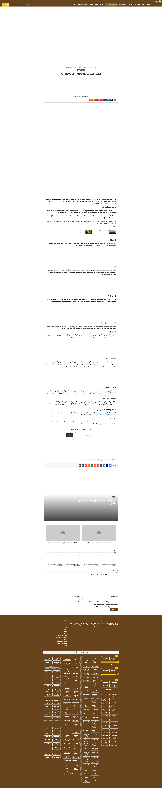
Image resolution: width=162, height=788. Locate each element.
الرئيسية (158, 4)
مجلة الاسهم (114, 705)
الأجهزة (143, 4)
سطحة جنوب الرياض (76, 744)
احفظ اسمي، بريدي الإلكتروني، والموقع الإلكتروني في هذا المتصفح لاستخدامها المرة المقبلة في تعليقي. (93, 601)
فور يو (86, 748)
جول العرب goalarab (75, 769)
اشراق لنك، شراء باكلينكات (95, 665)
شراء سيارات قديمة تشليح (71, 760)
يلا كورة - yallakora (48, 690)
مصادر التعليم (86, 680)
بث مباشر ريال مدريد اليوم (67, 770)
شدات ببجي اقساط (95, 701)
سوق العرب (75, 663)
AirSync (58, 299)
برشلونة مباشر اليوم (47, 658)
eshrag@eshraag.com (87, 626)
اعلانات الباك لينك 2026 (86, 674)
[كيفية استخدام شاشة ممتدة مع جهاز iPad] (90, 558)
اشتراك (69, 435)
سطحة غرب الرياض (67, 740)
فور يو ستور (86, 730)
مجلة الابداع (105, 722)
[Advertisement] (81, 17)
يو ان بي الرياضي (86, 686)
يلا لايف (71, 773)
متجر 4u (95, 734)
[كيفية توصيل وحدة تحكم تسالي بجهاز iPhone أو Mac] (54, 558)
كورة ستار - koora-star (47, 672)
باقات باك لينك (86, 661)
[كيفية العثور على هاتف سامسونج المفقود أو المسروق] (88, 232)
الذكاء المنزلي (137, 4)
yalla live (52, 666)
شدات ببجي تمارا (86, 701)
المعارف (114, 729)
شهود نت (105, 735)
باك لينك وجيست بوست (95, 682)
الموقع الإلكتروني (76, 596)
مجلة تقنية (94, 686)
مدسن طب (86, 677)
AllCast (110, 335)
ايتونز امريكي (86, 709)
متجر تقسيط (86, 721)
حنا (95, 777)
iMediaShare (104, 391)
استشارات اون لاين (105, 726)
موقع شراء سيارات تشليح (67, 752)
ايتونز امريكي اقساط (86, 744)
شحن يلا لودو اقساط (86, 714)
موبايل (88, 67)
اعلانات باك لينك (75, 679)
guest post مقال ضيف (67, 658)
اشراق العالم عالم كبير (86, 670)
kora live (48, 700)
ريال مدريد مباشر (75, 696)
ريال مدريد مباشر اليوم (56, 658)
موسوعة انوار (114, 745)
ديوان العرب (75, 676)
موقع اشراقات (114, 685)
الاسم (116, 591)
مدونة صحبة (114, 741)
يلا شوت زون (56, 757)
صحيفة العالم (86, 694)
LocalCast (113, 243)
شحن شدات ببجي (95, 752)
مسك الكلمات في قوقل (114, 695)
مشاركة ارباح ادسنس (106, 658)
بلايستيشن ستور (94, 765)
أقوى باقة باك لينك (67, 668)
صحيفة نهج (114, 712)
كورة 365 (76, 765)
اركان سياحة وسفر (110, 689)
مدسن (105, 719)
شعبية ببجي (95, 761)
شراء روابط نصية (94, 661)
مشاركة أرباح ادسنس (122, 4)
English (101, 4)
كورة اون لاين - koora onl (56, 690)
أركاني (114, 738)
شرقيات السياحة (105, 741)
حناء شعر (86, 773)
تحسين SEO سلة (105, 671)
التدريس (95, 669)
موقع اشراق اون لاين (105, 685)
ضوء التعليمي (114, 682)
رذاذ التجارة (105, 732)
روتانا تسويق (114, 722)
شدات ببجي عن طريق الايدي (86, 735)
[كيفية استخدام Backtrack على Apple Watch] (108, 558)
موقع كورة (52, 722)
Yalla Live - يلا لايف (48, 686)
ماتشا (86, 777)
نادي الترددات (114, 725)
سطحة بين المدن (75, 736)
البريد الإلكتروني (114, 596)
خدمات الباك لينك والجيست (76, 659)
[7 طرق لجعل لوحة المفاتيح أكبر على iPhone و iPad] (72, 558)
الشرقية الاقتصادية (105, 706)
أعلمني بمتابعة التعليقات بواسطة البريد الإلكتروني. (105, 604)
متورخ (114, 719)
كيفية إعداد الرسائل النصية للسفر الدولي (97, 502)
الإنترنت (153, 4)
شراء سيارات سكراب (67, 748)
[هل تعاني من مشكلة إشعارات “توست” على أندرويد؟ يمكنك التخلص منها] (112, 232)
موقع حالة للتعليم (95, 690)
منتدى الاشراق (95, 673)
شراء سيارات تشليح (76, 752)
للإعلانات (59, 785)
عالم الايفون (114, 710)
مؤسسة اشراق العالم (82, 4)
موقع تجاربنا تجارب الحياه (67, 672)
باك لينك (130, 4)
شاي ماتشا (94, 780)
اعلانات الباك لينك (86, 665)
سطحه (67, 731)
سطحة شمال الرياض (76, 740)
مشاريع (67, 676)
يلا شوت (76, 688)
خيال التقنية (114, 702)
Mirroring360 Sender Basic (107, 415)
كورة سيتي (67, 765)
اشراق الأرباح (105, 745)
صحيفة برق (105, 682)
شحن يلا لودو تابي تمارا (86, 740)
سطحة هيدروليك (67, 736)
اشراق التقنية (105, 694)
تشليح (75, 747)
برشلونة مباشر (67, 691)
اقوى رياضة (95, 677)
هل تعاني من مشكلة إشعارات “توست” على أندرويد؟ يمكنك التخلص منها (102, 233)
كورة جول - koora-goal (56, 676)
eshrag (84, 96)
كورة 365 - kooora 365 (56, 694)
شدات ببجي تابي (86, 705)
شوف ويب (105, 702)
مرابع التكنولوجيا (105, 699)
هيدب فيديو (105, 729)
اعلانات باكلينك (71, 683)
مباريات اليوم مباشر (76, 691)
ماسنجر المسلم (109, 676)
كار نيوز (105, 712)
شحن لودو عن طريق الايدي (86, 758)
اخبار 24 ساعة (86, 690)
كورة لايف (56, 703)
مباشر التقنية (105, 738)
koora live (47, 680)
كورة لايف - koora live (56, 740)
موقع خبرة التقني (114, 716)
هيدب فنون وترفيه (94, 695)
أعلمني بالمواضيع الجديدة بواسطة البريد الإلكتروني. (105, 606)
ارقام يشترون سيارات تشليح (75, 756)
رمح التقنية (114, 732)
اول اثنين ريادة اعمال (114, 658)
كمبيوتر (148, 4)
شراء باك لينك (95, 658)
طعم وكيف (114, 735)
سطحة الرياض (75, 731)
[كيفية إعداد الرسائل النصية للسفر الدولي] (81, 505)
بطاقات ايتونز (86, 761)
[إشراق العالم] (158, 1)
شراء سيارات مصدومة (67, 756)
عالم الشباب (110, 664)
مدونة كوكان (105, 710)
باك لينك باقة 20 (67, 664)
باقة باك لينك (114, 670)
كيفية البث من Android (92, 459)
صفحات (74, 4)
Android (84, 67)
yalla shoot (67, 688)
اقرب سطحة (67, 743)
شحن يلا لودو (95, 757)
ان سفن (114, 698)
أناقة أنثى (105, 715)
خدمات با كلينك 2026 (75, 672)
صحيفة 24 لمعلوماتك (93, 4)
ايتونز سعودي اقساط (95, 714)
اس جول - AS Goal (48, 694)
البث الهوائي (103, 459)
